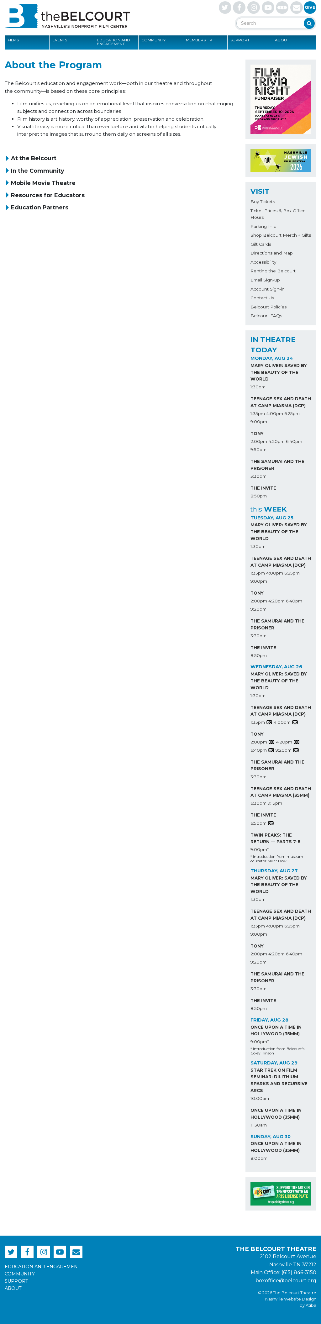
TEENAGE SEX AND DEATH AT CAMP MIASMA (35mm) (280, 792)
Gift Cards (260, 244)
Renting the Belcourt (273, 270)
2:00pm (258, 441)
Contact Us (262, 297)
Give (310, 7)
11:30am (258, 1124)
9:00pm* (259, 849)
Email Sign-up (265, 279)
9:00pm (258, 421)
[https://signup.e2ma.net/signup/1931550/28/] (296, 7)
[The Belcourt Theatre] (67, 15)
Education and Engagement (113, 42)
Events (59, 40)
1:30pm (258, 386)
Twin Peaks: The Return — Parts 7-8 (275, 838)
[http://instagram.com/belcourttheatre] (253, 7)
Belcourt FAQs (266, 315)
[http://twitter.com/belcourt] (225, 7)
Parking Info (263, 226)
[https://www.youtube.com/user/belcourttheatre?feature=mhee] (268, 7)
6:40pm (294, 441)
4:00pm (274, 413)
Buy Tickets (262, 201)
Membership (199, 40)
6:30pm (258, 803)
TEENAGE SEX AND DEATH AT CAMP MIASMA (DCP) (280, 402)
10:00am (259, 1098)
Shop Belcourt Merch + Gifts (280, 235)
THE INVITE (263, 488)
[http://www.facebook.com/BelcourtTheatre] (239, 7)
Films (13, 40)
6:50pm (258, 823)
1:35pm (257, 413)
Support (240, 40)
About (282, 40)
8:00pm (258, 1158)
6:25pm (292, 413)
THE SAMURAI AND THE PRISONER (277, 465)
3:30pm (258, 476)
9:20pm (258, 609)
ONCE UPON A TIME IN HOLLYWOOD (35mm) (276, 1031)
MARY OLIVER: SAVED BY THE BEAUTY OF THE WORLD (278, 372)
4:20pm (276, 441)
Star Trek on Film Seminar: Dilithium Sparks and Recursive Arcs (279, 1080)
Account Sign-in (267, 289)
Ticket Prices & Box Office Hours (278, 214)
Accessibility (263, 262)
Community (153, 40)
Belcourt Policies (268, 306)
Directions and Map (271, 252)
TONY (257, 433)
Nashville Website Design (290, 1299)
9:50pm (258, 449)
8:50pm (258, 495)
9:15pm (275, 803)
